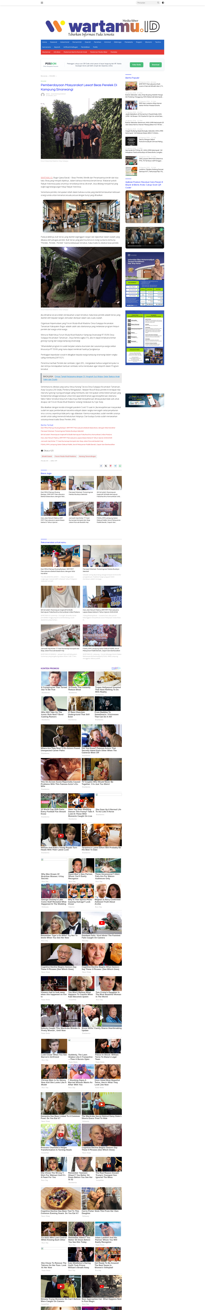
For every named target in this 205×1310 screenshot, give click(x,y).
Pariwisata (129, 42)
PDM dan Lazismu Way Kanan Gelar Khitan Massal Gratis (150, 104)
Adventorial (64, 42)
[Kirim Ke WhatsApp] (120, 466)
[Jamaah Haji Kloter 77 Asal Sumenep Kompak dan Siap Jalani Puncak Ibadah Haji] (81, 509)
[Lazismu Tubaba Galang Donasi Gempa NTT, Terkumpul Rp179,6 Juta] (131, 171)
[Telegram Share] (115, 466)
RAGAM (43, 81)
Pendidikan (85, 47)
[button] (158, 3)
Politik (95, 47)
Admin (48, 94)
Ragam (139, 42)
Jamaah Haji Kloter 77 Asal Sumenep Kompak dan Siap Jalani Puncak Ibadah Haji (72, 441)
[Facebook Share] (101, 466)
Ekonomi (148, 42)
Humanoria (46, 47)
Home (44, 42)
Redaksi (114, 52)
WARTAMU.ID (47, 177)
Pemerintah (77, 42)
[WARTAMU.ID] (102, 27)
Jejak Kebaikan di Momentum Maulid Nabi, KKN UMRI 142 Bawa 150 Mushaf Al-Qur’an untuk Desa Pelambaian (144, 115)
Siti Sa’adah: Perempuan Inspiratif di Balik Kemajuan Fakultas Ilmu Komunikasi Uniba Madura (76, 434)
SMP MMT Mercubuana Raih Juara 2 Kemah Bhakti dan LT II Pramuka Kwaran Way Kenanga (151, 85)
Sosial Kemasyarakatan (58, 94)
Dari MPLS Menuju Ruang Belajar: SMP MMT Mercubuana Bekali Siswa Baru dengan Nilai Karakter (78, 428)
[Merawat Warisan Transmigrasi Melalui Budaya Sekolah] (81, 483)
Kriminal (107, 42)
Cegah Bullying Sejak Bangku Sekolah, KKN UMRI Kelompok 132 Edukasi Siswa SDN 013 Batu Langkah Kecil (144, 132)
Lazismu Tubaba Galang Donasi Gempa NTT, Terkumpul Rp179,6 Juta (151, 171)
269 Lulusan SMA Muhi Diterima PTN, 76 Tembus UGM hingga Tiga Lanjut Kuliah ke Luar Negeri (151, 160)
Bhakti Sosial (47, 456)
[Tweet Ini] (106, 466)
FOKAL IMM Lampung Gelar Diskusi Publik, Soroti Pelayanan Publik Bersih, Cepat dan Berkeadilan (78, 444)
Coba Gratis (136, 64)
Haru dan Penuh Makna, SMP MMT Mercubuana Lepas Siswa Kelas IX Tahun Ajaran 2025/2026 (76, 438)
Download (155, 64)
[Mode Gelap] (163, 3)
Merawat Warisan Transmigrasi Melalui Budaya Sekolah (62, 431)
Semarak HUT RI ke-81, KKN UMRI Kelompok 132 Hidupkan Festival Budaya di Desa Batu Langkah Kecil (144, 151)
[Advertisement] (102, 12)
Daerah (88, 42)
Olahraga (117, 42)
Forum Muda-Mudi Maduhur (65, 456)
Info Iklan (57, 52)
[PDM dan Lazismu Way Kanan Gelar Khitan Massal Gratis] (131, 105)
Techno (158, 42)
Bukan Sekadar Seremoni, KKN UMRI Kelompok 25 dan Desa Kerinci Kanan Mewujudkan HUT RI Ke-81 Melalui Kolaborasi (144, 124)
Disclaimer (46, 52)
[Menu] (42, 3)
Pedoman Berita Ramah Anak (75, 52)
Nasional (53, 42)
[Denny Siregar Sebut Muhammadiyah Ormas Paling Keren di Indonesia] (131, 141)
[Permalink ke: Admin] (43, 94)
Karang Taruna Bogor (87, 456)
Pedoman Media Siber (98, 52)
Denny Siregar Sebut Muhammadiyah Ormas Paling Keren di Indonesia (150, 141)
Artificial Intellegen (70, 47)
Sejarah (57, 47)
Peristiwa (97, 42)
